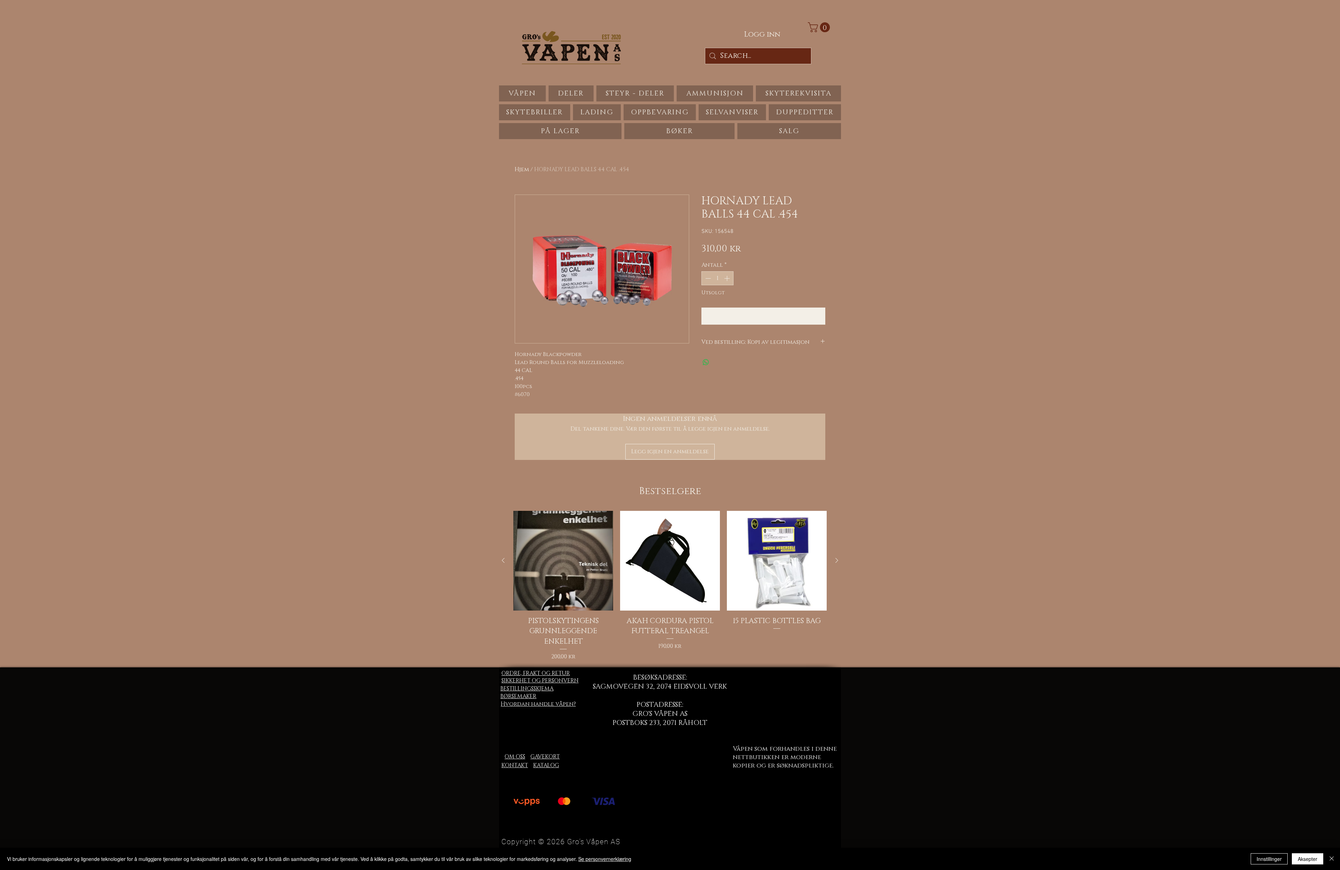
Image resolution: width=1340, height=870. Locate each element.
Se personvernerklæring (604, 858)
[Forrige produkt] (503, 560)
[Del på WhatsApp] (706, 362)
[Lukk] (1331, 858)
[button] (820, 27)
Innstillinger (1269, 858)
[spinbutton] (717, 278)
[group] (670, 585)
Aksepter (1307, 858)
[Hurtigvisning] (563, 561)
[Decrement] (707, 278)
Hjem (522, 169)
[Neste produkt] (837, 560)
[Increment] (727, 278)
